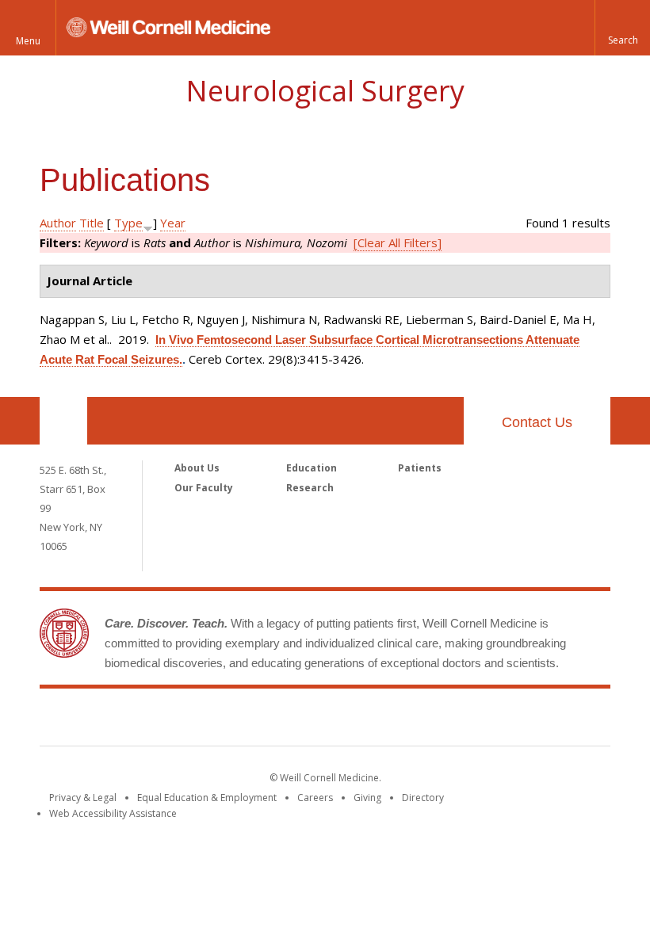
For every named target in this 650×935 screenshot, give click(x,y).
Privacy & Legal (83, 797)
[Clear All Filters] (398, 242)
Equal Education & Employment (207, 797)
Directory (423, 797)
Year (172, 223)
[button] (622, 27)
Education (311, 468)
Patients (420, 468)
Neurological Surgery (325, 90)
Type (128, 223)
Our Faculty (203, 487)
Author (58, 223)
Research (310, 487)
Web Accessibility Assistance (113, 813)
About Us (197, 468)
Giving (367, 797)
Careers (315, 797)
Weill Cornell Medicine (325, 720)
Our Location (63, 421)
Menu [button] (28, 41)
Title (91, 223)
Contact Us (537, 422)
